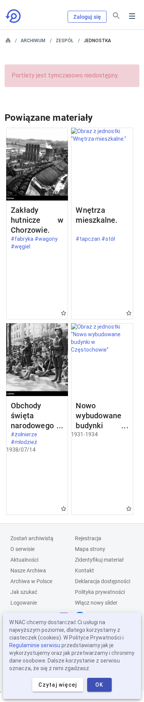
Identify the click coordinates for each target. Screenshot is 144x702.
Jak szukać (23, 592)
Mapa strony (90, 549)
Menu (132, 16)
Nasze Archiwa (28, 570)
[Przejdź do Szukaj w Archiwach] (14, 16)
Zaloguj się (87, 17)
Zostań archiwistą (31, 538)
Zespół (64, 40)
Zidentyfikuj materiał (99, 560)
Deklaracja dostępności (102, 581)
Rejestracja (88, 538)
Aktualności (24, 560)
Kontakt (84, 570)
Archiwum (33, 40)
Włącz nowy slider (96, 603)
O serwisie (22, 549)
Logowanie (23, 603)
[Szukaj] (116, 15)
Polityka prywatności (100, 592)
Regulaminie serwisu (34, 645)
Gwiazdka (63, 313)
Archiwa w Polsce (31, 581)
